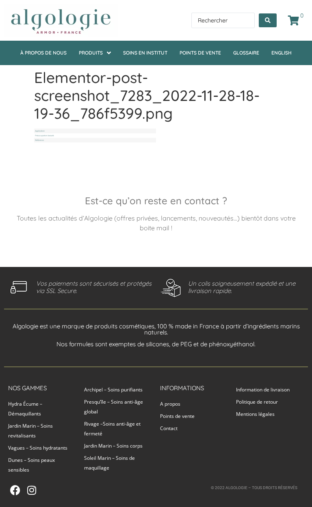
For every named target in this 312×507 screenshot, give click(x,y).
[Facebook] (15, 490)
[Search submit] (268, 20)
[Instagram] (31, 490)
